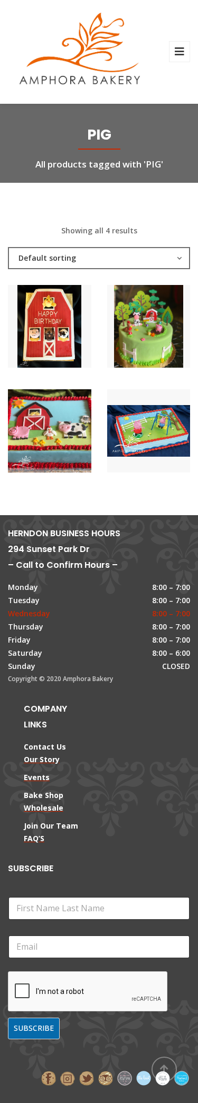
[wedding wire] (181, 1077)
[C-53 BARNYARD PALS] (31, 328)
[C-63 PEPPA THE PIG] (130, 433)
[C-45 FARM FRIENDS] (31, 433)
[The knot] (143, 1077)
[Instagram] (67, 1077)
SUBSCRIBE (34, 1028)
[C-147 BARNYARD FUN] (130, 328)
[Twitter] (86, 1077)
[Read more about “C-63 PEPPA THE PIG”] (166, 433)
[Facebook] (48, 1077)
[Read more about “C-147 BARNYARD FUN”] (166, 328)
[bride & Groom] (124, 1077)
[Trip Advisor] (105, 1077)
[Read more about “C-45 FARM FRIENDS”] (67, 433)
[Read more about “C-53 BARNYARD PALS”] (67, 328)
